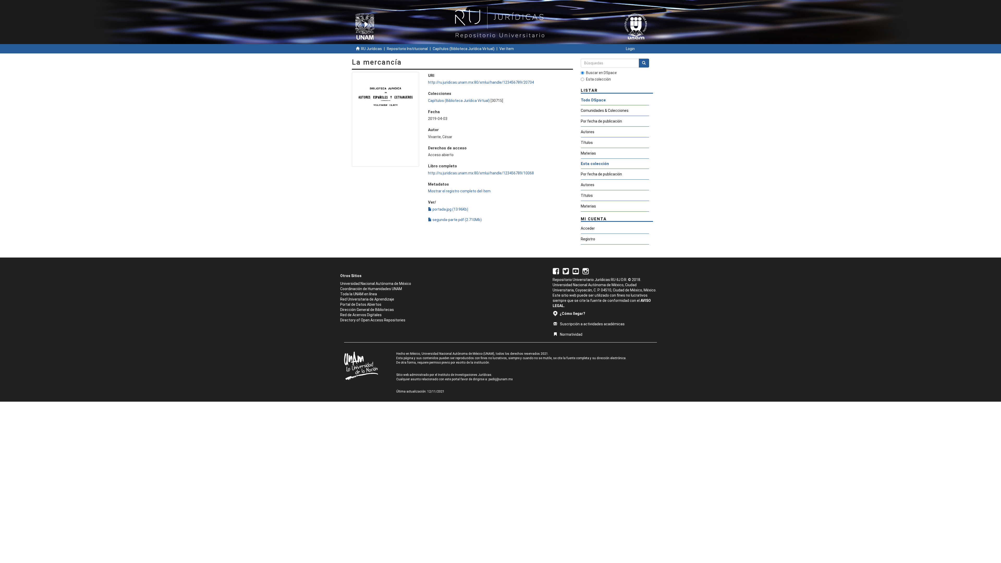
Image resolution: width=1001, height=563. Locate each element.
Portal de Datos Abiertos (360, 304)
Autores (587, 132)
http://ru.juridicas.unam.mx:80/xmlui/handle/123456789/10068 (481, 173)
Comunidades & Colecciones (604, 110)
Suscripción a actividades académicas (592, 324)
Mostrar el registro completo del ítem (459, 191)
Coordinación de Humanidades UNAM (371, 289)
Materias (588, 153)
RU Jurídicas (371, 49)
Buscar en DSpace (601, 73)
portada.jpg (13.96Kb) (450, 209)
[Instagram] (585, 271)
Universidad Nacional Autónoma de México (375, 284)
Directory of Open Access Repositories (372, 320)
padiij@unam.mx (501, 379)
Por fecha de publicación (601, 121)
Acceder (588, 228)
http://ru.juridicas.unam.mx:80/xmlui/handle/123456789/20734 (481, 82)
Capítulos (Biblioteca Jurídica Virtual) (464, 49)
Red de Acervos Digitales (361, 315)
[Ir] (644, 63)
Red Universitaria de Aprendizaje (367, 299)
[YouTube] (575, 271)
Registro (588, 239)
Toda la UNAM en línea (358, 294)
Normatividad (571, 334)
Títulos (587, 142)
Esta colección (598, 79)
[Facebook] (556, 271)
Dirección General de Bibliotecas (367, 310)
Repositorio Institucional (407, 49)
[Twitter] (566, 271)
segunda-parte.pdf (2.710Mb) (457, 220)
